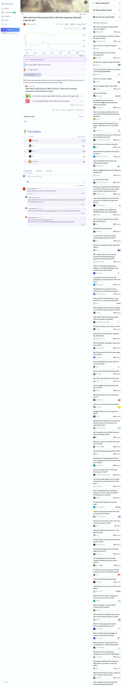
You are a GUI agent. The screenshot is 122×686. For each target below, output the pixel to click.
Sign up (10, 30)
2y (40, 188)
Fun (25, 121)
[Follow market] (80, 14)
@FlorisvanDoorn (38, 60)
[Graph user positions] (65, 28)
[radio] (69, 28)
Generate (81, 116)
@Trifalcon (34, 70)
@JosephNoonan (44, 65)
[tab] (28, 171)
